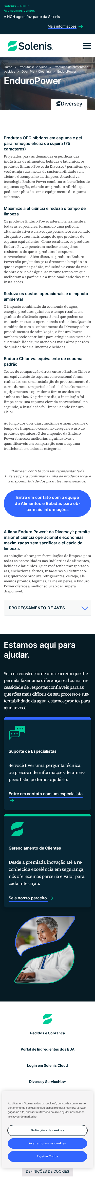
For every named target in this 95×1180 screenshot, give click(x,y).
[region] (47, 1129)
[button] (47, 607)
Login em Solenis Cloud (47, 1065)
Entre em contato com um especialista (46, 793)
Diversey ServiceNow (47, 1081)
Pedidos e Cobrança (47, 1033)
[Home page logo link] (47, 1019)
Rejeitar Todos (47, 1156)
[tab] (47, 608)
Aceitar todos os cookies (47, 1143)
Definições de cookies (47, 1171)
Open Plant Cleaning (36, 71)
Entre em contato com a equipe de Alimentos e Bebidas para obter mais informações (47, 503)
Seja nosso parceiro (28, 897)
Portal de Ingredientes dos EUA (47, 1049)
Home (8, 67)
